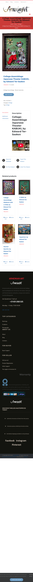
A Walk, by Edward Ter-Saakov (23, 200)
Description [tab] (5, 112)
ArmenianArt (16, 455)
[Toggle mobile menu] (30, 14)
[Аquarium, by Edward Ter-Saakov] (24, 229)
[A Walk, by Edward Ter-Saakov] (24, 187)
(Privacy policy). (31, 575)
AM (3, 310)
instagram (21, 440)
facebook (9, 440)
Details (12, 217)
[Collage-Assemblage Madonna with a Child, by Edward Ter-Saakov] (8, 187)
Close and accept (16, 579)
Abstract (25, 456)
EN (6, 310)
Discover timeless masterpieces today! (14, 409)
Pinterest (16, 444)
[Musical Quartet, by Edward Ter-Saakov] (8, 234)
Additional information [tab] (5, 117)
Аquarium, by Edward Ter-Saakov (23, 239)
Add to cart (8, 94)
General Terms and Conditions (9, 456)
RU (8, 310)
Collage (10, 102)
